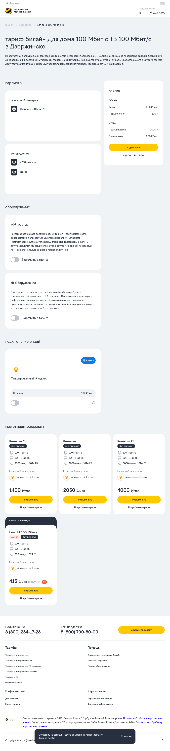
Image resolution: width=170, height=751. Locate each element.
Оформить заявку (141, 629)
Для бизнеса (11, 698)
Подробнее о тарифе (31, 507)
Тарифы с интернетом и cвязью (21, 671)
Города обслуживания (99, 666)
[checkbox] (15, 259)
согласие (77, 734)
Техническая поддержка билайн (104, 655)
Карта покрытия (13, 704)
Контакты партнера (97, 660)
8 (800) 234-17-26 (152, 13)
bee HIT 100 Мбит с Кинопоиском (23, 532)
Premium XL (125, 441)
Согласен (126, 736)
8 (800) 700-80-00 (79, 631)
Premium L (70, 441)
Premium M (17, 441)
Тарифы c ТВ (11, 677)
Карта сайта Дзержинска (100, 704)
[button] (85, 62)
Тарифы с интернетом (16, 655)
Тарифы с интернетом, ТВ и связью (23, 666)
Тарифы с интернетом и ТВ (18, 660)
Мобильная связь (14, 682)
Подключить (133, 147)
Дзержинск (15, 3)
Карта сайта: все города (100, 698)
